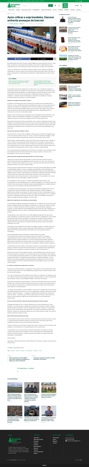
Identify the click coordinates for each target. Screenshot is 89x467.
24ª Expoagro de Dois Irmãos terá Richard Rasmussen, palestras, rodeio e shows (48, 419)
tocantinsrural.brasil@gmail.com (73, 440)
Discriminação (29, 350)
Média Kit (55, 441)
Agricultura (11, 9)
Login (77, 5)
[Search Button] (50, 5)
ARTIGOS (37, 1)
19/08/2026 (44, 422)
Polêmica (36, 350)
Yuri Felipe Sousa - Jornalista (16, 23)
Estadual (72, 9)
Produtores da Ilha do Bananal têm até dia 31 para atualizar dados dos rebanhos (48, 396)
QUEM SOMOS (28, 1)
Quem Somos (56, 437)
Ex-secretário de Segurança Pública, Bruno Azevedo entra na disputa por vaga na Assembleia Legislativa (74, 20)
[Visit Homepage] (13, 5)
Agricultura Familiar (46, 9)
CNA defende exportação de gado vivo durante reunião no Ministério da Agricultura (31, 419)
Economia (60, 9)
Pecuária (18, 9)
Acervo (54, 439)
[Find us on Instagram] (79, 1)
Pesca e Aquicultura (26, 9)
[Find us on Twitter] (77, 1)
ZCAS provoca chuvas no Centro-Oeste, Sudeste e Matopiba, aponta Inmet (74, 104)
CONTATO (42, 1)
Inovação (66, 9)
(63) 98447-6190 (70, 439)
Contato (55, 442)
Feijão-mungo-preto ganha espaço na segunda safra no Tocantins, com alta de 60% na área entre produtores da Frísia (19, 82)
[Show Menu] (81, 5)
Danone (22, 350)
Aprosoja (13, 350)
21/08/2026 (10, 401)
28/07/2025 (63, 82)
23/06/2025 (71, 99)
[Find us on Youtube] (81, 1)
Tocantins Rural (13, 459)
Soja (40, 350)
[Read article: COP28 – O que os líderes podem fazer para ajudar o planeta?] (63, 97)
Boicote (18, 350)
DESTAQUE (13, 13)
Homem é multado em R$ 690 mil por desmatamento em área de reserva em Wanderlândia (70, 79)
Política (55, 9)
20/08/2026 (44, 398)
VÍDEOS (33, 1)
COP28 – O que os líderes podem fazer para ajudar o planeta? (74, 96)
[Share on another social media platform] (54, 59)
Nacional (78, 9)
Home (8, 13)
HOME (23, 1)
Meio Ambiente (36, 9)
